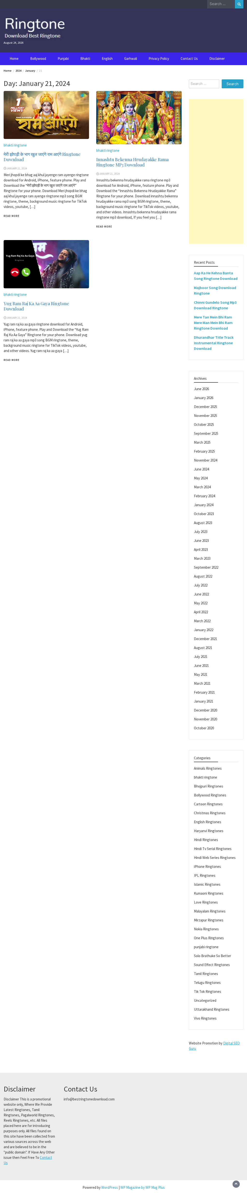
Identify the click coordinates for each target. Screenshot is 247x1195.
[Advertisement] (216, 171)
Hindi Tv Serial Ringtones (213, 848)
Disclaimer (217, 58)
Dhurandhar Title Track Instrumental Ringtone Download (213, 343)
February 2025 (204, 451)
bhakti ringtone (15, 145)
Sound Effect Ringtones (212, 964)
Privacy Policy (159, 58)
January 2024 (203, 505)
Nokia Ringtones (206, 929)
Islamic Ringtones (207, 884)
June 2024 (201, 469)
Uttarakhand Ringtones (211, 1009)
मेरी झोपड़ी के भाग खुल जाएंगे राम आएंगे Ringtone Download (42, 156)
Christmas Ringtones (210, 813)
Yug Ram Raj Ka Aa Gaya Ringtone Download (36, 306)
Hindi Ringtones (206, 839)
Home (14, 58)
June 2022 (201, 594)
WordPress (109, 1187)
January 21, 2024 (17, 168)
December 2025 (205, 406)
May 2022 (200, 603)
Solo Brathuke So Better (212, 955)
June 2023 (201, 540)
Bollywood (38, 58)
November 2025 (205, 415)
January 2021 (203, 701)
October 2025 (204, 424)
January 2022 (203, 630)
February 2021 (204, 692)
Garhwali (130, 58)
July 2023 (200, 531)
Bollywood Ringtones (210, 795)
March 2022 (202, 621)
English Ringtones (207, 822)
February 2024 (204, 496)
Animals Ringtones (208, 768)
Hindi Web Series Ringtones (215, 857)
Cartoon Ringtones (208, 804)
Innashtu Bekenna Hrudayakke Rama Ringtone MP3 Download (132, 162)
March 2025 (202, 442)
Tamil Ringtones (206, 973)
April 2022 (201, 612)
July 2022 (200, 585)
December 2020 (205, 710)
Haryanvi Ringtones (208, 831)
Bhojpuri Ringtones (208, 786)
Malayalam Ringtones (210, 911)
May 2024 (200, 478)
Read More (12, 216)
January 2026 (203, 397)
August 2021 (203, 647)
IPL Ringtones (204, 875)
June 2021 (201, 665)
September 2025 (206, 433)
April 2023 (201, 549)
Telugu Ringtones (207, 982)
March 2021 (202, 683)
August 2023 (203, 522)
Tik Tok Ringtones (207, 991)
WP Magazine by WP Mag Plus (142, 1187)
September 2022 (206, 567)
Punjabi (63, 58)
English (107, 58)
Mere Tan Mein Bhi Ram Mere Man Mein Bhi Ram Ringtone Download (213, 323)
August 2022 (203, 576)
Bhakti (85, 58)
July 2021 (200, 656)
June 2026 (201, 389)
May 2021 (200, 674)
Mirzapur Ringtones (208, 920)
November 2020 (205, 719)
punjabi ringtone (206, 947)
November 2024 (205, 460)
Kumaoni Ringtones (208, 893)
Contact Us (189, 58)
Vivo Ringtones (205, 1018)
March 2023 (202, 558)
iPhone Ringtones (207, 866)
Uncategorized (205, 1000)
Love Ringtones (206, 902)
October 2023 (204, 513)
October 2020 (204, 728)
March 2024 (202, 487)
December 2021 (205, 638)
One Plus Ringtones (209, 938)
